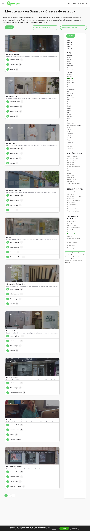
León (68, 99)
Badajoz (69, 53)
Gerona (69, 76)
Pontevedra (70, 121)
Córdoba (70, 72)
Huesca (69, 87)
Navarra (69, 114)
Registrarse (81, 3)
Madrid (69, 106)
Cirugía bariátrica (72, 242)
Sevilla (69, 129)
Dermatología (71, 248)
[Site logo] (14, 3)
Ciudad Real (70, 70)
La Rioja (69, 95)
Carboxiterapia (71, 221)
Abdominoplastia (72, 156)
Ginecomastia (71, 169)
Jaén (68, 91)
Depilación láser (72, 225)
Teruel (69, 135)
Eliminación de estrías (73, 200)
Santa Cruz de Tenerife (74, 125)
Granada (70, 78)
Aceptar (64, 528)
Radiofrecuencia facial (73, 238)
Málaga (69, 108)
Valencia (69, 140)
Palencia (69, 119)
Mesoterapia (71, 234)
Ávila (68, 51)
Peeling (69, 236)
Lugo (68, 104)
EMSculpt (70, 229)
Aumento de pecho (72, 158)
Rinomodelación (72, 209)
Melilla (69, 110)
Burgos (69, 57)
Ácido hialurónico (72, 192)
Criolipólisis (70, 198)
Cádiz (69, 61)
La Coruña (70, 93)
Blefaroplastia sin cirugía (74, 196)
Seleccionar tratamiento (70, 27)
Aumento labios (71, 194)
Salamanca (70, 123)
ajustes (54, 529)
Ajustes (74, 528)
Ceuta (69, 68)
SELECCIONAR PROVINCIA (42, 27)
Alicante (69, 44)
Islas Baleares (71, 89)
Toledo (69, 138)
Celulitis (69, 223)
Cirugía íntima (71, 245)
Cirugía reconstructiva (73, 166)
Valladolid (70, 142)
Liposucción (70, 175)
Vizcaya (69, 144)
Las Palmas (70, 97)
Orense (69, 116)
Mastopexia (70, 177)
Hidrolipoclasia (71, 202)
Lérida (69, 102)
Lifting (69, 171)
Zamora (69, 146)
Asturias (69, 48)
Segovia (69, 127)
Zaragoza (70, 148)
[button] (45, 28)
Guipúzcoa (70, 82)
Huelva (69, 85)
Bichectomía (70, 162)
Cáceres (69, 59)
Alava (68, 40)
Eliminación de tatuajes (73, 227)
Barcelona (70, 55)
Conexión (73, 3)
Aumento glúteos (72, 160)
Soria (68, 131)
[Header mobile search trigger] (87, 3)
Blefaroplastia (71, 164)
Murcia (69, 112)
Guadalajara (70, 80)
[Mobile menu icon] (3, 3)
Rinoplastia (70, 181)
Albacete (70, 42)
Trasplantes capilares (73, 183)
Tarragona (70, 133)
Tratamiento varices (73, 211)
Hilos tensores (71, 204)
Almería (69, 46)
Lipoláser (70, 173)
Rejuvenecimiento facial (74, 207)
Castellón (70, 65)
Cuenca (69, 74)
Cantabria (70, 63)
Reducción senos (72, 179)
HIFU (68, 232)
